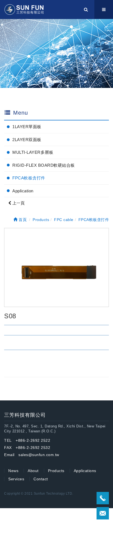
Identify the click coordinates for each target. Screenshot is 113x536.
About (33, 470)
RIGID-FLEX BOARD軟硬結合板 (43, 165)
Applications (85, 470)
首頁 (22, 219)
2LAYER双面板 (26, 139)
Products (56, 470)
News (13, 470)
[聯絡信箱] (103, 513)
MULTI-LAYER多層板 (32, 152)
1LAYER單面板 (26, 126)
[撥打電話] (103, 498)
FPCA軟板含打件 (28, 178)
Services (16, 479)
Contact (40, 479)
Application (22, 190)
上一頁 (18, 203)
